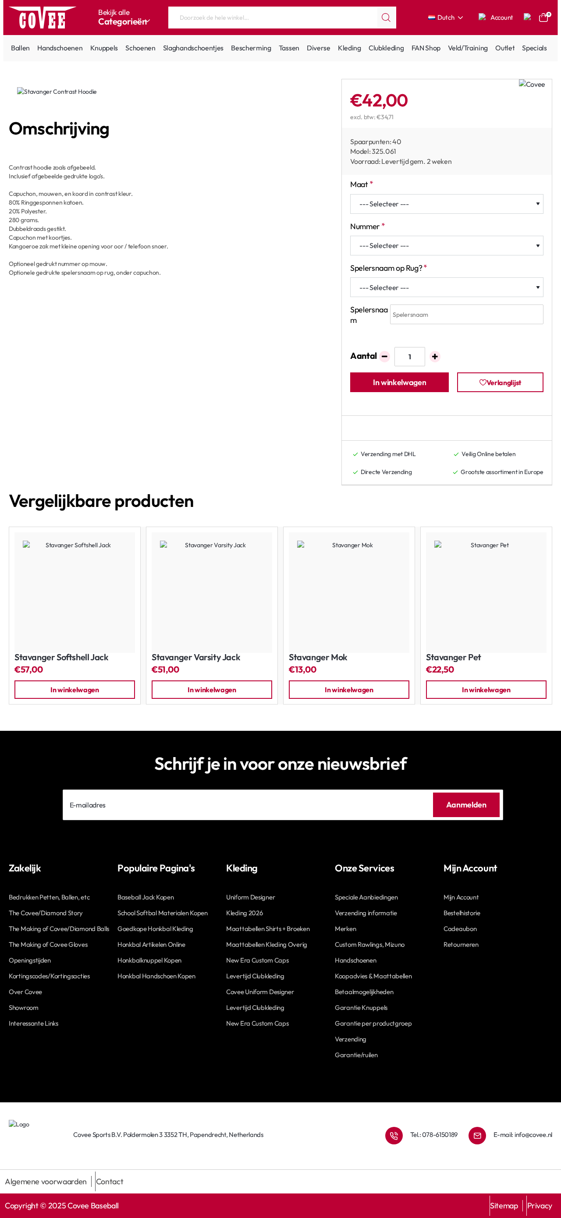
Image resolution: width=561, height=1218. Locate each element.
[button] (399, 382)
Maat (359, 184)
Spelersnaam (368, 314)
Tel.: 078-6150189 (434, 1134)
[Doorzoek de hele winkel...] (386, 17)
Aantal (363, 355)
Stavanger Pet (453, 657)
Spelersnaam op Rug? (386, 268)
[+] (435, 356)
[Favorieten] (528, 17)
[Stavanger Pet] (486, 592)
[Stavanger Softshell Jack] (74, 592)
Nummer (365, 226)
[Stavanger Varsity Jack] (212, 592)
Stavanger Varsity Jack (196, 657)
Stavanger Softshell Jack (61, 657)
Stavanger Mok (318, 657)
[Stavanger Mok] (349, 592)
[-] (384, 356)
